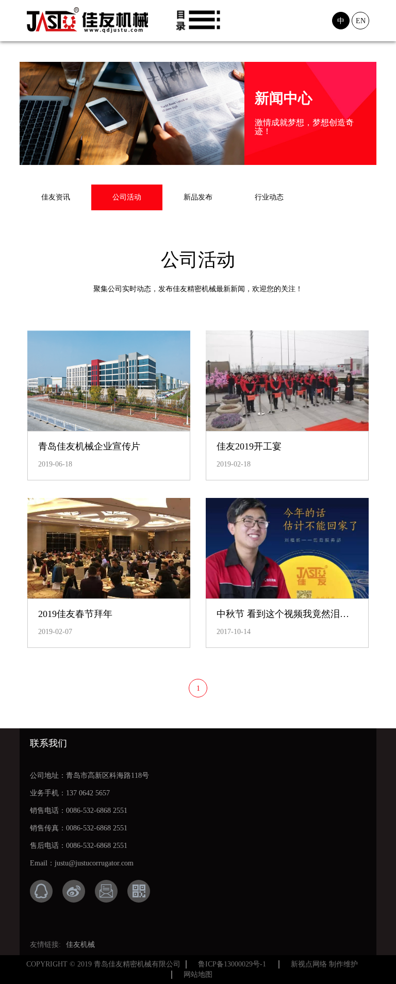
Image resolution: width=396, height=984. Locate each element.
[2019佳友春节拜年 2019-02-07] (108, 548)
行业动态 (269, 197)
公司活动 (126, 197)
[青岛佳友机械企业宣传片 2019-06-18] (108, 380)
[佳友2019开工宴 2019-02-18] (287, 380)
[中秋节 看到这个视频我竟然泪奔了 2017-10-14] (287, 548)
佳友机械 (80, 944)
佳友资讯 (55, 197)
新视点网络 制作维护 (324, 964)
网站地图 (198, 974)
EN (361, 21)
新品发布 (198, 197)
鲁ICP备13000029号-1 (232, 964)
